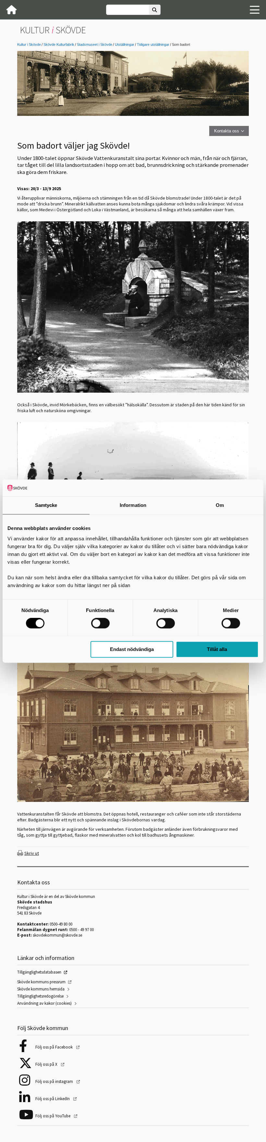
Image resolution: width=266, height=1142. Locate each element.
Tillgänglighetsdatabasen (39, 972)
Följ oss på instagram (54, 1081)
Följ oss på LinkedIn (53, 1098)
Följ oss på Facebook (54, 1047)
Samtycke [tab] (46, 505)
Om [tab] (220, 505)
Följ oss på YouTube (53, 1116)
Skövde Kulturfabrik (58, 44)
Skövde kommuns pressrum (41, 982)
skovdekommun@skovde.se (57, 935)
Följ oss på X (46, 1064)
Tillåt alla (217, 649)
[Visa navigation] (255, 10)
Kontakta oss (226, 131)
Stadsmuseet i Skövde (94, 44)
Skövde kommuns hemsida (41, 989)
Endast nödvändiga (132, 649)
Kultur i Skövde (29, 44)
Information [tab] (133, 505)
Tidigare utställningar (153, 44)
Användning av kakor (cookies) (44, 1003)
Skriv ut (31, 853)
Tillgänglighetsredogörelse (40, 996)
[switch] (100, 623)
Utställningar (124, 44)
